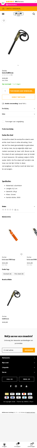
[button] (3, 14)
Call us (10, 379)
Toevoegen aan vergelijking (14, 121)
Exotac (4, 70)
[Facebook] (10, 386)
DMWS (26, 401)
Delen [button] (3, 114)
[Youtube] (26, 386)
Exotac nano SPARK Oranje (8, 259)
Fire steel (18, 274)
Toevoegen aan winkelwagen (22, 91)
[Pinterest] (21, 386)
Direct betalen (18, 97)
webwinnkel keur (31, 412)
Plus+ (31, 401)
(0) (11, 75)
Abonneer (29, 350)
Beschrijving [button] (5, 108)
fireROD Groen (5, 319)
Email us (26, 379)
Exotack (7, 274)
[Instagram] (16, 386)
